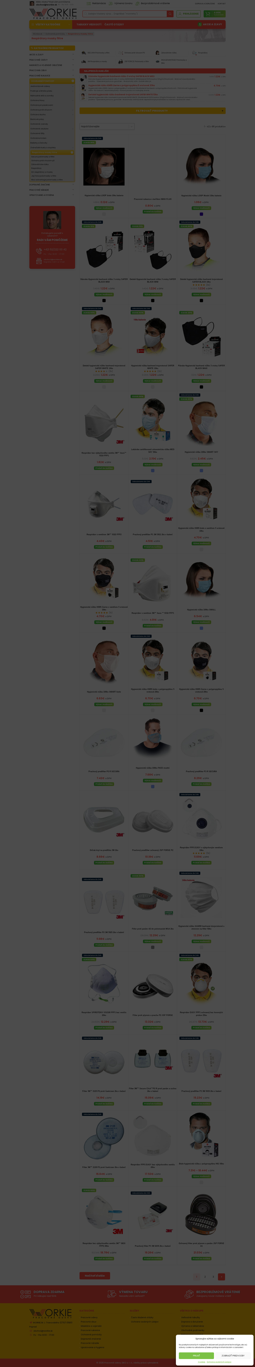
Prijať (196, 1355)
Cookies (201, 1362)
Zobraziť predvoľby (233, 1355)
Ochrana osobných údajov (219, 1362)
